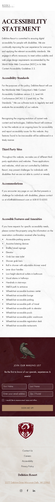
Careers (27, 456)
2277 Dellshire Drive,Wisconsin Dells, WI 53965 (27, 483)
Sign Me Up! (27, 408)
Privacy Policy (27, 466)
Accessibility (27, 461)
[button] (50, 5)
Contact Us (27, 451)
